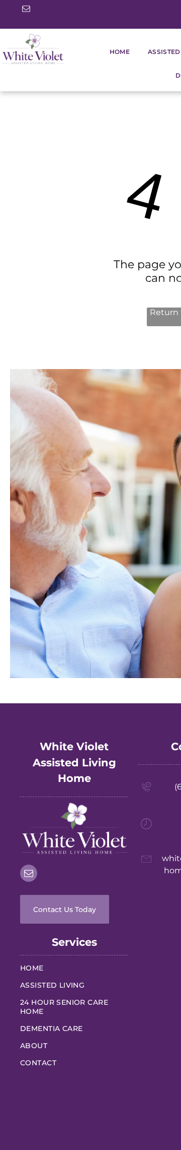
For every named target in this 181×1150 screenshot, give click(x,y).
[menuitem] (111, 52)
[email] (26, 10)
